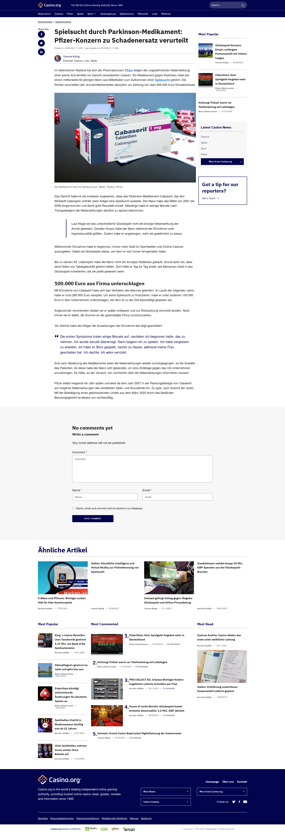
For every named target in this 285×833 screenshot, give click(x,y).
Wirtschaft (143, 13)
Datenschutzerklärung (87, 818)
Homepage (212, 781)
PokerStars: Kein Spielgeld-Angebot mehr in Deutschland (230, 79)
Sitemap (134, 818)
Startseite (43, 818)
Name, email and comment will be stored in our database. (109, 508)
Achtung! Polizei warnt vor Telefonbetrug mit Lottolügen (132, 662)
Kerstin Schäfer (45, 608)
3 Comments (135, 737)
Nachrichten (45, 21)
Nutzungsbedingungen (62, 818)
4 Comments (169, 688)
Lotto (154, 13)
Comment (79, 452)
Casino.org (210, 828)
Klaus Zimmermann (224, 88)
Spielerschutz (127, 13)
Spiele (80, 13)
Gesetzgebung (108, 13)
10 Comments (141, 666)
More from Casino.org (220, 161)
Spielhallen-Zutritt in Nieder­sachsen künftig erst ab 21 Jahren (69, 724)
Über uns (228, 781)
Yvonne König (71, 56)
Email (147, 490)
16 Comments (173, 644)
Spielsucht (162, 80)
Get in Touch (209, 198)
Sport (90, 13)
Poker (70, 13)
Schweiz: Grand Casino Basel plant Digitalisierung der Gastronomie (139, 733)
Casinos (59, 13)
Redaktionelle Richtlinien (114, 818)
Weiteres (166, 13)
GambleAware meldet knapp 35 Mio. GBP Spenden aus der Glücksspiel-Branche (220, 567)
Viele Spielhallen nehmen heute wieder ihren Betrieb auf (71, 750)
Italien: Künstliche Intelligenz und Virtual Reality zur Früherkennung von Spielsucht (115, 567)
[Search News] (243, 5)
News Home (44, 13)
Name (77, 490)
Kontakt (242, 781)
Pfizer (129, 70)
